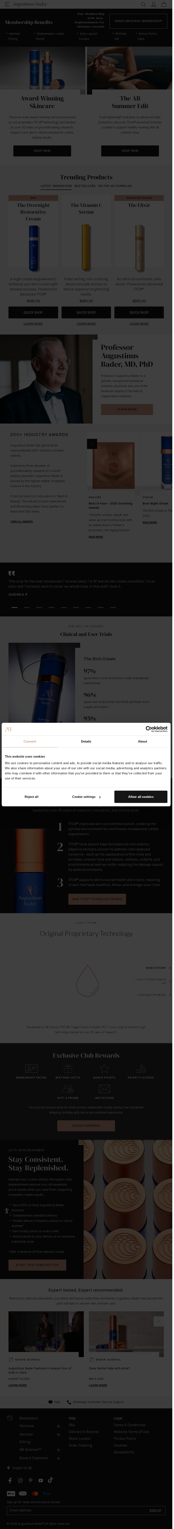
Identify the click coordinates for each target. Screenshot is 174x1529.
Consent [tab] (30, 741)
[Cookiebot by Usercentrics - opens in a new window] (148, 729)
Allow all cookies (141, 797)
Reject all (31, 797)
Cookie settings (84, 797)
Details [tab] (86, 741)
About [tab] (142, 741)
